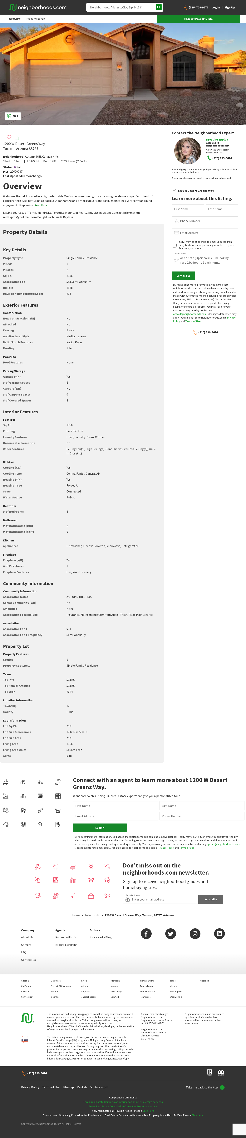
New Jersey (116, 991)
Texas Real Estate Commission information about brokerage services (123, 1102)
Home (76, 915)
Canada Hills (50, 156)
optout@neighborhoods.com (190, 314)
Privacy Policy (166, 847)
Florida (54, 991)
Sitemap (68, 1087)
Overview (14, 19)
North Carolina (147, 980)
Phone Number (190, 220)
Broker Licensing (66, 945)
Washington (176, 991)
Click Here (148, 1110)
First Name (181, 208)
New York (115, 996)
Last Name (215, 208)
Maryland (85, 991)
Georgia (55, 996)
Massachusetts (88, 996)
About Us (27, 937)
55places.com (99, 1087)
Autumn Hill (33, 156)
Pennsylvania (147, 986)
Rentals (82, 1087)
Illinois (84, 980)
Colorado (25, 991)
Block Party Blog (101, 937)
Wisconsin (204, 980)
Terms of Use (193, 321)
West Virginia (176, 996)
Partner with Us (65, 937)
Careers (26, 945)
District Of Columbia (61, 986)
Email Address (189, 232)
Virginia (173, 986)
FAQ (23, 952)
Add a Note (180, 253)
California (26, 986)
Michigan (115, 980)
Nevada (114, 986)
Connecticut (27, 996)
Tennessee (145, 996)
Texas (172, 980)
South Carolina (147, 991)
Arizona (25, 980)
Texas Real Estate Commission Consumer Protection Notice (123, 1106)
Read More (41, 205)
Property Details (36, 19)
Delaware (56, 980)
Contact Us (28, 960)
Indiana (85, 986)
